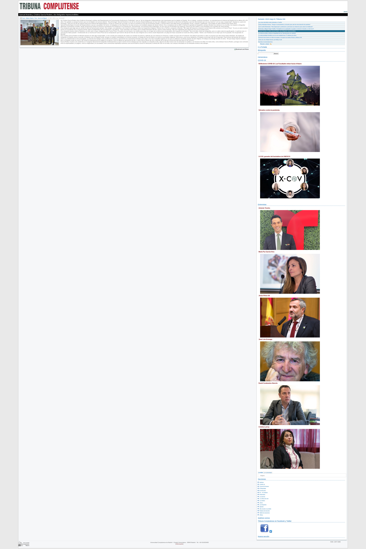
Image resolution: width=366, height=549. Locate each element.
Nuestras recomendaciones (265, 42)
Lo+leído (260, 472)
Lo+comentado (268, 472)
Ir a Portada (262, 47)
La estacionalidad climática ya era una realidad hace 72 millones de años (277, 35)
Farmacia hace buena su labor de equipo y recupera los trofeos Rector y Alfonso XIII (280, 37)
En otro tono (262, 490)
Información (179, 544)
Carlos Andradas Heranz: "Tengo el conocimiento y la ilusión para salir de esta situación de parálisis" (284, 24)
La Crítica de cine (263, 498)
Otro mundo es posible (265, 509)
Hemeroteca (262, 57)
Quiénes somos (264, 518)
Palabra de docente (264, 511)
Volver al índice (264, 44)
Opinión (261, 506)
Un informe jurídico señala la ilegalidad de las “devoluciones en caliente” (277, 33)
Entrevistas (262, 205)
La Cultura (262, 500)
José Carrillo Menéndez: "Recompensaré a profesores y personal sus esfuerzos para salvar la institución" (285, 26)
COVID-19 (262, 60)
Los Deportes (262, 504)
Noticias (261, 482)
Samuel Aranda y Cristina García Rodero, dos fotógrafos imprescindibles (277, 31)
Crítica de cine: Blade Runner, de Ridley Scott (270, 39)
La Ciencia (262, 496)
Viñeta (261, 515)
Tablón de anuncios (264, 513)
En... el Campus (263, 492)
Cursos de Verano (264, 486)
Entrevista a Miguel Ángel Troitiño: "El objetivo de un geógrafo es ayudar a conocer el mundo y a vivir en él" (286, 29)
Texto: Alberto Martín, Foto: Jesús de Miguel (34, 18)
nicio (345, 11)
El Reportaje (262, 488)
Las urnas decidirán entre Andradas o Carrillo (270, 22)
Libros (261, 502)
